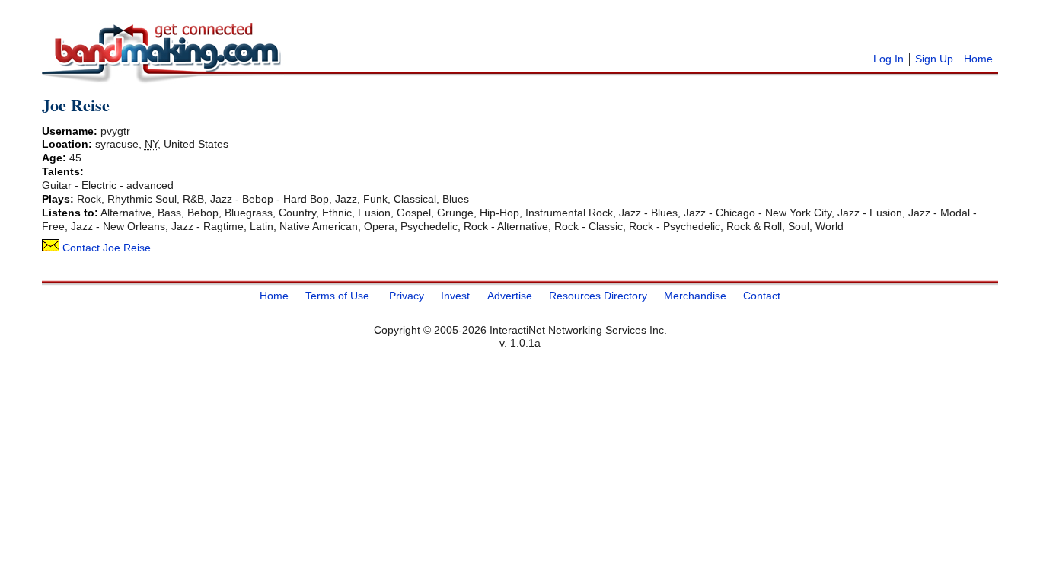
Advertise (509, 295)
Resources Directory (598, 295)
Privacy (406, 295)
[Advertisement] (476, 30)
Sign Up (934, 59)
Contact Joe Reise (105, 247)
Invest (455, 295)
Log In (888, 59)
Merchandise (695, 295)
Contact (761, 295)
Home (978, 59)
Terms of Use (337, 295)
